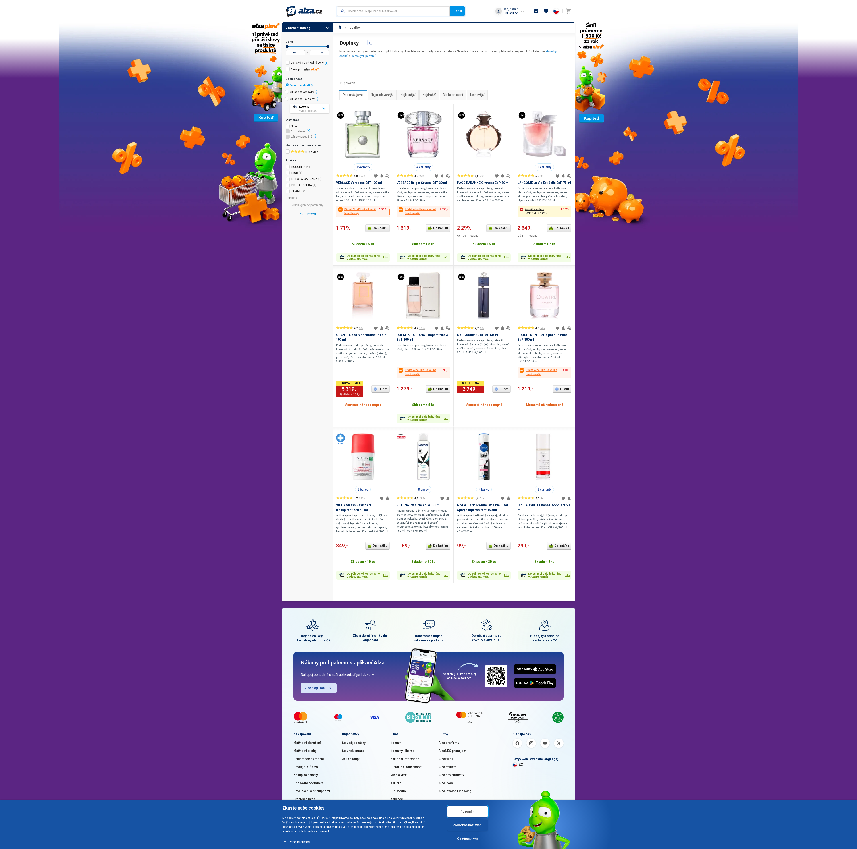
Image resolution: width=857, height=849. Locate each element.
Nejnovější (477, 95)
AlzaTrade (446, 783)
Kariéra (395, 783)
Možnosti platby (304, 751)
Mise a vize (398, 775)
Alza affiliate (447, 767)
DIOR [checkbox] (294, 172)
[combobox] (393, 11)
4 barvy (484, 489)
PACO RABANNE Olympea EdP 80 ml (483, 183)
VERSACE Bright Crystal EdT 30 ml (422, 183)
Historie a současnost (406, 767)
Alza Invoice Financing (455, 791)
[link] (307, 214)
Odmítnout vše (467, 839)
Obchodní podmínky (308, 783)
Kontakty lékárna (402, 751)
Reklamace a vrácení (308, 759)
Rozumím (467, 811)
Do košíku (380, 228)
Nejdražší (429, 95)
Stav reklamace (353, 751)
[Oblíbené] (546, 11)
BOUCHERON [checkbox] (299, 166)
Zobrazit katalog (298, 28)
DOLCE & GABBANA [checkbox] (304, 179)
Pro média (398, 791)
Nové (294, 126)
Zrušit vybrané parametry (307, 205)
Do (327, 46)
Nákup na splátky (305, 775)
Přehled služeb (304, 799)
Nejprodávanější (382, 95)
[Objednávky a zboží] (536, 11)
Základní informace (404, 759)
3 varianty (363, 167)
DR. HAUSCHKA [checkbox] (301, 185)
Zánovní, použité (301, 136)
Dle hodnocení (453, 95)
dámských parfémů (363, 56)
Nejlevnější (408, 95)
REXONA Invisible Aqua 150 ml (419, 505)
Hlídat (383, 389)
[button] (544, 211)
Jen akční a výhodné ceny (307, 62)
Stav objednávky (354, 743)
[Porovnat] (387, 176)
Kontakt (395, 743)
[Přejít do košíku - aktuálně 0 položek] (568, 11)
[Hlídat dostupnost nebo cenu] (381, 176)
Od (287, 46)
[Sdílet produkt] (370, 42)
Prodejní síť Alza (305, 767)
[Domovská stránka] (340, 27)
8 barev (423, 489)
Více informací (300, 842)
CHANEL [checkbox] (296, 191)
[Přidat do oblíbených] (376, 176)
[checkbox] (307, 63)
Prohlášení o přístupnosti (311, 791)
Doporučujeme (353, 95)
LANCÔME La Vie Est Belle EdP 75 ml (544, 183)
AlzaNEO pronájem (452, 751)
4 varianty (423, 167)
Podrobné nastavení (467, 825)
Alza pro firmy (449, 743)
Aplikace (396, 799)
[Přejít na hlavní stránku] (304, 11)
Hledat (457, 11)
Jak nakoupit (351, 759)
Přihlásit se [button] (511, 13)
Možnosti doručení (307, 743)
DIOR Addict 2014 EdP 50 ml (477, 335)
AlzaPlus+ (446, 759)
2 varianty (544, 489)
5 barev (363, 489)
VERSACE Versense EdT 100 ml (359, 183)
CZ (521, 764)
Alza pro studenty (451, 775)
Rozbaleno (298, 131)
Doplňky (355, 27)
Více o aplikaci (315, 688)
